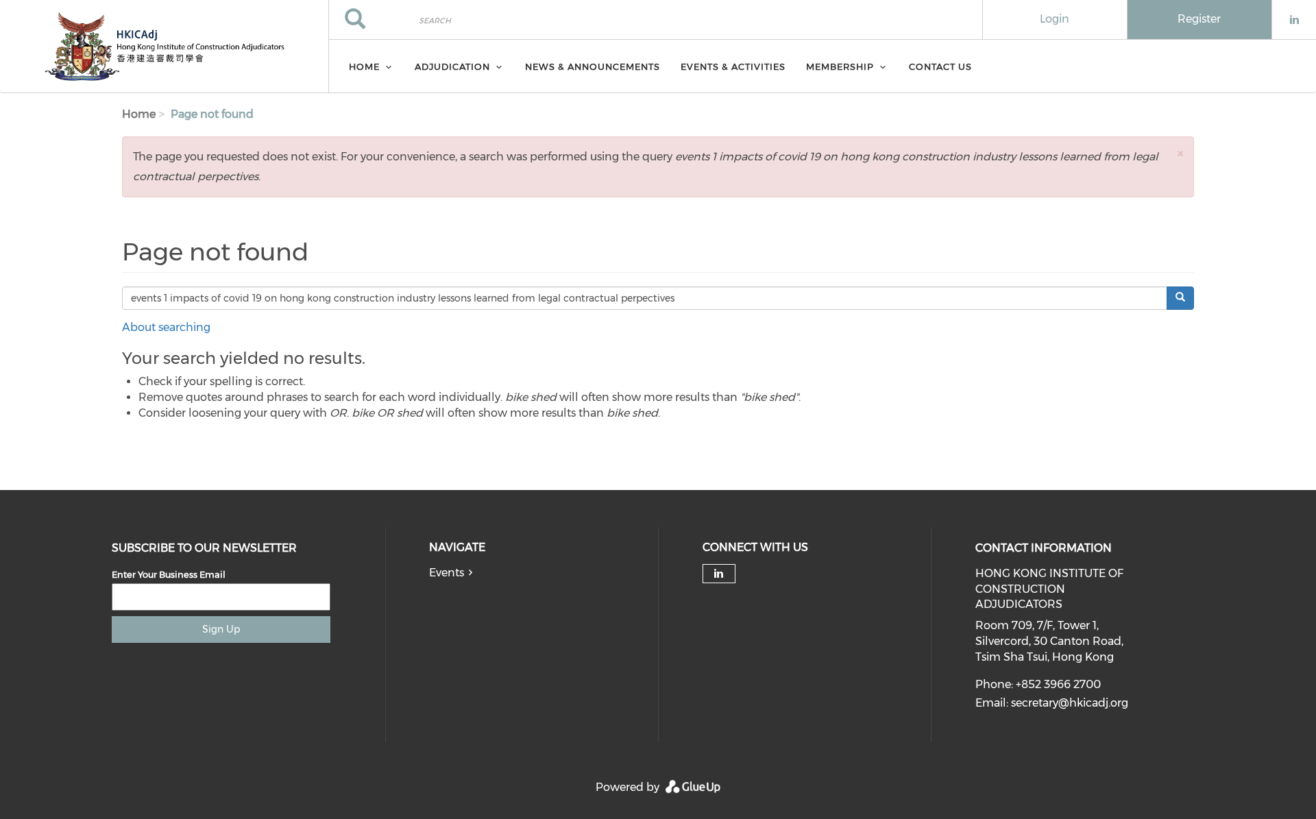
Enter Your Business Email (169, 574)
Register (1199, 18)
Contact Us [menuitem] (940, 66)
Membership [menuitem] (840, 66)
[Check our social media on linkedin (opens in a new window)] (719, 574)
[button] (1180, 153)
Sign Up (221, 629)
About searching (166, 327)
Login (1054, 18)
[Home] (164, 46)
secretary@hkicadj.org (1069, 702)
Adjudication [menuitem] (452, 66)
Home (139, 114)
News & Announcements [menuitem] (592, 66)
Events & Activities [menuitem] (733, 66)
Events (446, 572)
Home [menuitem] (364, 66)
